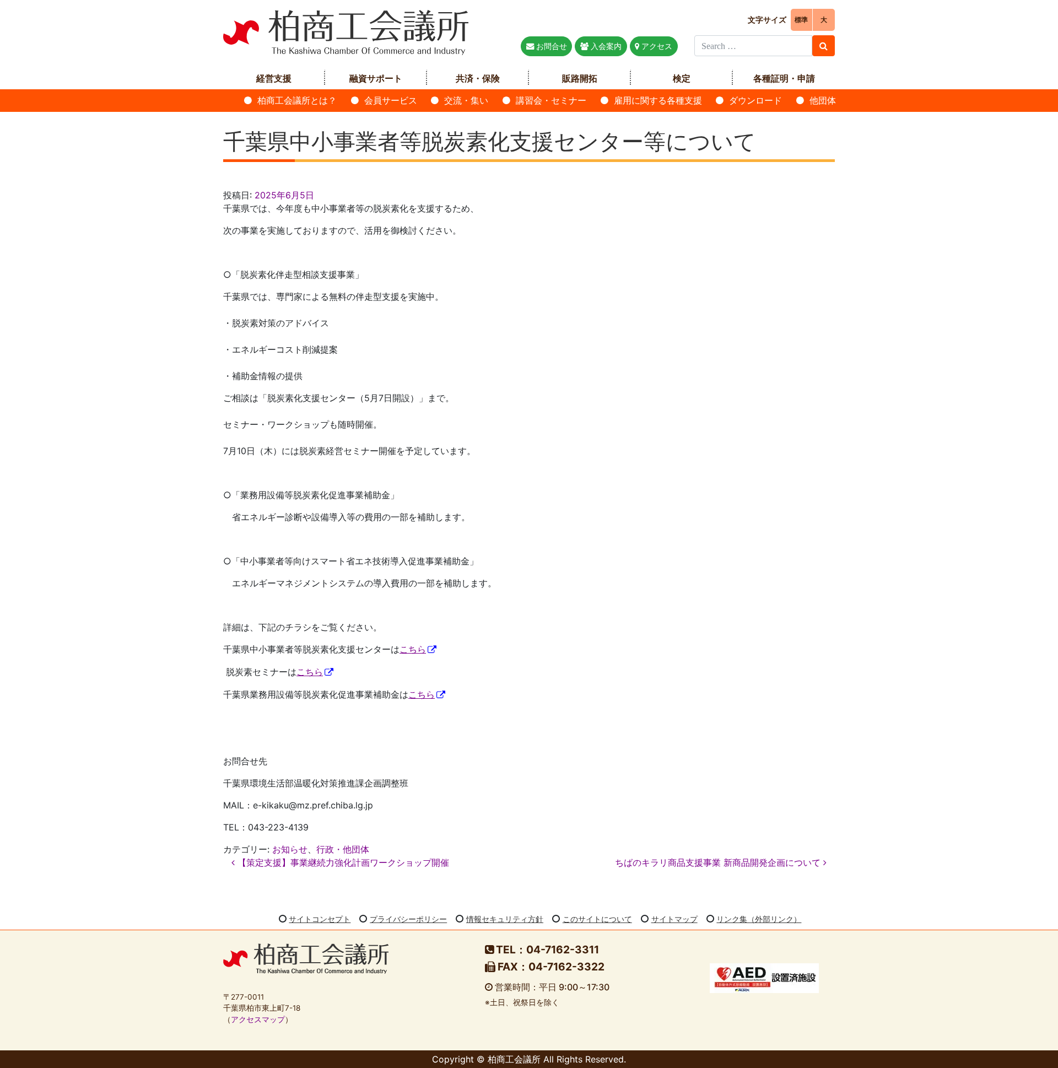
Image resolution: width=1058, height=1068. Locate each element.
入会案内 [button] (605, 46)
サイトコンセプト (319, 919)
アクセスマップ (258, 1019)
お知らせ (289, 849)
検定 (681, 78)
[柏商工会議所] (345, 31)
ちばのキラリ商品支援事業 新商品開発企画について (719, 862)
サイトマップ (674, 919)
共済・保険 (478, 78)
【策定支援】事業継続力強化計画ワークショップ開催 (342, 862)
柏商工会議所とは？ (297, 100)
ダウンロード (755, 100)
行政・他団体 (342, 849)
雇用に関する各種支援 (658, 100)
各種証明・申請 (784, 78)
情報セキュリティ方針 (504, 919)
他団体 (822, 100)
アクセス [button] (655, 46)
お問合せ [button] (550, 46)
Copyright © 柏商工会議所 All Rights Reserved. (529, 1059)
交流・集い (466, 100)
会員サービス (390, 100)
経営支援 (274, 78)
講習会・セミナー (551, 100)
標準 (801, 19)
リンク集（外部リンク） (758, 919)
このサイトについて (597, 919)
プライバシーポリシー (408, 919)
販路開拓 (579, 78)
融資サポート (375, 78)
